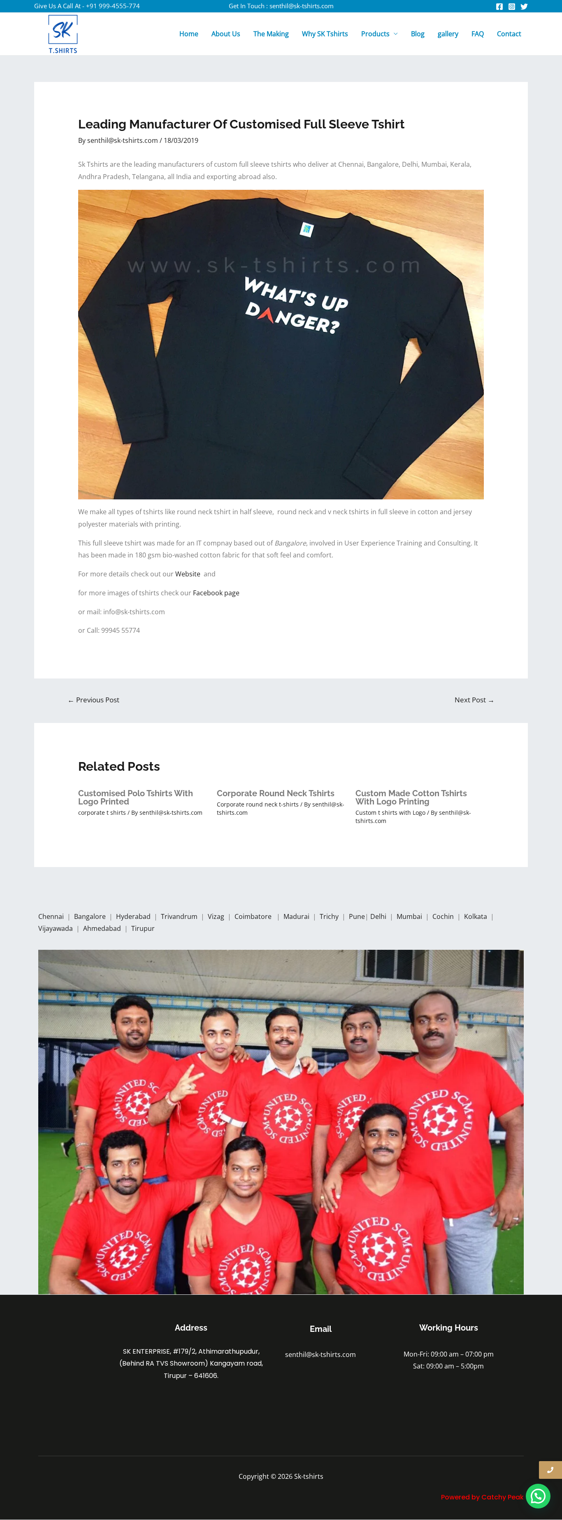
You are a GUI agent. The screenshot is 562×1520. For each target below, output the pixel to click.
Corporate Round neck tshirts (275, 793)
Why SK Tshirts (325, 33)
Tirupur (143, 928)
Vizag (217, 916)
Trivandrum (180, 916)
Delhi (379, 916)
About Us (225, 33)
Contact (509, 33)
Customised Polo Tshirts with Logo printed (135, 797)
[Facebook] (499, 6)
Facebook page (217, 592)
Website (189, 573)
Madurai (297, 916)
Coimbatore (255, 916)
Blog (418, 33)
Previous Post (93, 699)
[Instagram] (512, 6)
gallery (448, 33)
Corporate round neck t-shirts (258, 804)
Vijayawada (56, 928)
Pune (357, 916)
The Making (271, 33)
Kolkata (476, 916)
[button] (538, 1496)
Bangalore (90, 916)
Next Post (475, 699)
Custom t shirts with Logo (390, 812)
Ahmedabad (103, 928)
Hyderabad (134, 916)
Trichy (330, 916)
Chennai (51, 916)
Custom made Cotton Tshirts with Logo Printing (411, 797)
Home (188, 33)
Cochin (443, 916)
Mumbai (410, 916)
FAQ (477, 33)
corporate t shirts (102, 812)
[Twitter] (524, 6)
